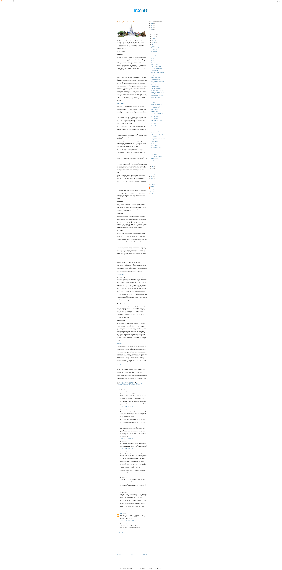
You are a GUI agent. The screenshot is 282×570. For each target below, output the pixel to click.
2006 (152, 178)
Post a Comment (120, 532)
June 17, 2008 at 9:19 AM (127, 510)
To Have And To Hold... (156, 164)
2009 (152, 31)
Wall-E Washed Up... (155, 131)
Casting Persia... (154, 151)
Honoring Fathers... (155, 111)
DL (121, 383)
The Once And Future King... (157, 68)
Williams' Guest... (154, 70)
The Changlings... (154, 118)
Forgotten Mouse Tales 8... (156, 129)
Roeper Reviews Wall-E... (156, 77)
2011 (152, 27)
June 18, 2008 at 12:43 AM (127, 520)
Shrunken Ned (152, 189)
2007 (152, 176)
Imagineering (125, 383)
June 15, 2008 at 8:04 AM (127, 489)
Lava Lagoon (119, 257)
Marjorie (122, 513)
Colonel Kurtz (152, 184)
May (153, 166)
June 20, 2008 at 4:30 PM (126, 529)
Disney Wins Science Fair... (156, 104)
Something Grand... (155, 55)
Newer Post (119, 554)
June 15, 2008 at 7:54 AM (127, 474)
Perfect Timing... (154, 158)
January (153, 174)
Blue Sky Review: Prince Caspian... (156, 126)
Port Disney (119, 343)
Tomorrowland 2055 (128, 384)
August (153, 42)
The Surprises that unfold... (156, 58)
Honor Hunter (152, 188)
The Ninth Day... (154, 60)
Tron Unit (151, 193)
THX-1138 (151, 191)
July (153, 44)
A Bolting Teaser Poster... (156, 88)
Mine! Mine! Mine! (155, 84)
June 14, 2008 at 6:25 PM (126, 438)
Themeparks (120, 384)
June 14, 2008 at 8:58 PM (126, 448)
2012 (152, 25)
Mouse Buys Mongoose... (156, 57)
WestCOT (119, 364)
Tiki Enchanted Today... (156, 79)
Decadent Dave (152, 186)
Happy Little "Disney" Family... (157, 72)
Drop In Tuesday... (155, 109)
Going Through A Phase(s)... (157, 160)
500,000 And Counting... (156, 66)
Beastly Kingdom (120, 274)
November (154, 36)
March (153, 170)
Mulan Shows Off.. (155, 143)
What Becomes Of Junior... (156, 156)
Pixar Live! (153, 62)
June (153, 46)
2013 (152, 23)
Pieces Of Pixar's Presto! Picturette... (156, 98)
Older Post (145, 554)
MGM (121, 186)
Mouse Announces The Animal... (157, 90)
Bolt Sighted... (154, 132)
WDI (134, 384)
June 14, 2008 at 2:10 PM (126, 406)
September (154, 40)
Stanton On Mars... (155, 141)
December (154, 34)
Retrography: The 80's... (156, 147)
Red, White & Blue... (155, 116)
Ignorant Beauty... (154, 145)
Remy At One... (154, 51)
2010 (152, 29)
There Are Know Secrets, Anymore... (156, 48)
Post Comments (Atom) (126, 557)
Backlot (128, 186)
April (153, 168)
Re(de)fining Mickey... (155, 162)
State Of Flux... (154, 123)
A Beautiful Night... (155, 86)
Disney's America (120, 103)
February (154, 172)
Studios (124, 186)
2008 (152, 33)
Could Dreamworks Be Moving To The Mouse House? (158, 93)
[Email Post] (135, 382)
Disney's (118, 186)
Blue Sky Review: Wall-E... (156, 53)
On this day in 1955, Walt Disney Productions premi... (158, 106)
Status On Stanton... (155, 64)
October (153, 38)
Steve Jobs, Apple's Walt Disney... (158, 95)
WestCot (138, 384)
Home (132, 554)
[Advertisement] (128, 543)
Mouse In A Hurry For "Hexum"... (158, 149)
